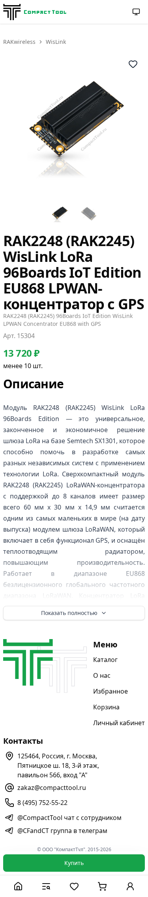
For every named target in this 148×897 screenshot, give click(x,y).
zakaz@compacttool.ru (51, 787)
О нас (102, 675)
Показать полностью (69, 613)
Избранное (110, 691)
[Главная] (18, 886)
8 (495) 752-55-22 (42, 802)
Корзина (106, 707)
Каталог (105, 659)
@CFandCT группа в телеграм (62, 830)
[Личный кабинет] (130, 886)
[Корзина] (102, 886)
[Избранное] (74, 886)
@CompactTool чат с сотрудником (69, 817)
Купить (74, 863)
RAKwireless (19, 41)
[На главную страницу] (34, 12)
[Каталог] (46, 886)
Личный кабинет (119, 722)
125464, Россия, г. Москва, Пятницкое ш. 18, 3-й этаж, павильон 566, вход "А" (58, 765)
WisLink (56, 41)
